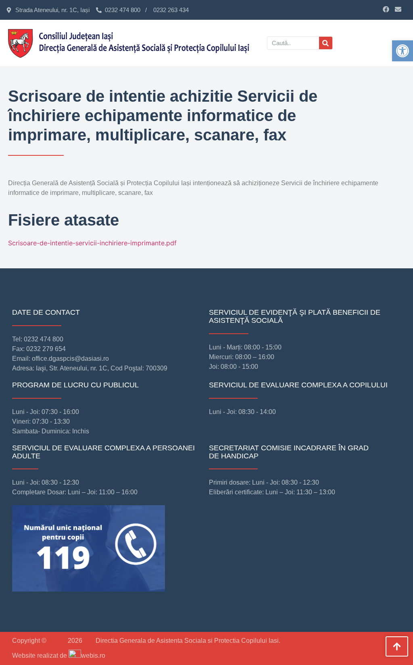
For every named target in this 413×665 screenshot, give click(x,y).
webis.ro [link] (93, 655)
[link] (402, 50)
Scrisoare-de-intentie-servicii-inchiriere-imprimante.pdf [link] (92, 243)
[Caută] (325, 43)
